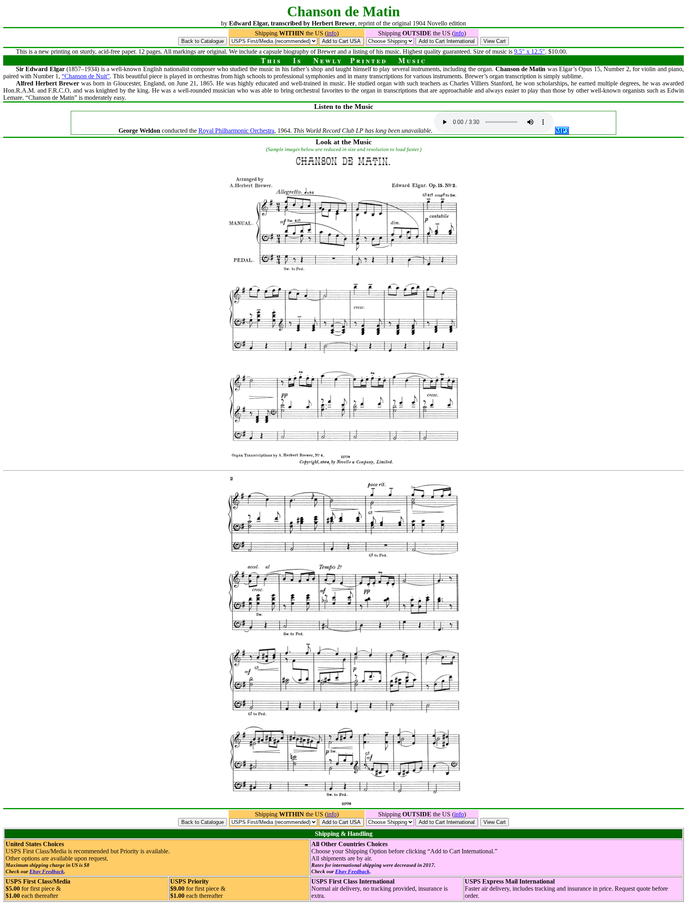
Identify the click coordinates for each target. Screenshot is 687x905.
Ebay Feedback (46, 871)
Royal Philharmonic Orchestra (236, 130)
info (332, 33)
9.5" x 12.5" (529, 51)
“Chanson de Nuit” (86, 76)
